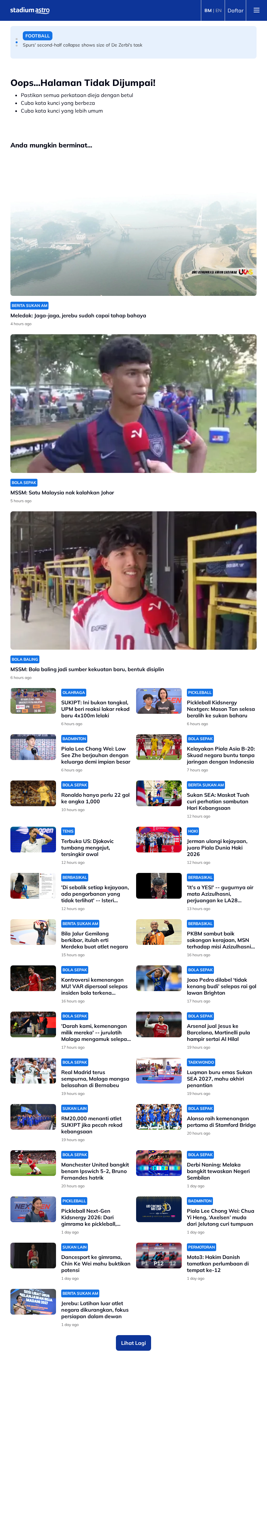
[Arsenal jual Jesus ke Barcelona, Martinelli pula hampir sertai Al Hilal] (159, 1024)
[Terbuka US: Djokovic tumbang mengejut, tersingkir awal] (33, 839)
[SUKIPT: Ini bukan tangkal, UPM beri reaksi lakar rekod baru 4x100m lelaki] (33, 701)
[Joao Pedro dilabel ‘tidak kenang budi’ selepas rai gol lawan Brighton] (159, 978)
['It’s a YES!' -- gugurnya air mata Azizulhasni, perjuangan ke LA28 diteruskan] (159, 886)
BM (208, 10)
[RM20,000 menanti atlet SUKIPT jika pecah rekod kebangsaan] (33, 1117)
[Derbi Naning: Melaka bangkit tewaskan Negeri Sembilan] (159, 1163)
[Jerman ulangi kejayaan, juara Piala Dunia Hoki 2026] (159, 839)
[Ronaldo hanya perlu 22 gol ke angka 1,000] (33, 793)
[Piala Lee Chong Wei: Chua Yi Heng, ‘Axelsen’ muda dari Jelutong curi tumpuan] (159, 1209)
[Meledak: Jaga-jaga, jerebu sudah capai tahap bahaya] (133, 227)
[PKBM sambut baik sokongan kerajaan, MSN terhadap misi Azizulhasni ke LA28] (159, 932)
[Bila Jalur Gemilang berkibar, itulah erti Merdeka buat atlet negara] (33, 932)
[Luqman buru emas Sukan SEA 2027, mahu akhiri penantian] (159, 1071)
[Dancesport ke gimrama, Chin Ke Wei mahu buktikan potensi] (33, 1255)
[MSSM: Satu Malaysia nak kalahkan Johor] (133, 403)
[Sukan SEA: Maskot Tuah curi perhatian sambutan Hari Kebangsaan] (159, 793)
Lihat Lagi (133, 1343)
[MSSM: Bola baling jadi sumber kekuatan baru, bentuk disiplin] (133, 580)
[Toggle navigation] (256, 10)
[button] (17, 39)
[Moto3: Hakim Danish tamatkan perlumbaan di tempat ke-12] (159, 1255)
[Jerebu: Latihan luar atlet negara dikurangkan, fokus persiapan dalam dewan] (33, 1302)
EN (218, 10)
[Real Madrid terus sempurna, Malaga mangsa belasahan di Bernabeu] (33, 1071)
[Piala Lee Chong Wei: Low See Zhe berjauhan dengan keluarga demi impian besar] (33, 747)
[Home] (29, 10)
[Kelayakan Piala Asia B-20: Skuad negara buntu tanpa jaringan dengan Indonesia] (159, 747)
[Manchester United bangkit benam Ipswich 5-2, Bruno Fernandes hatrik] (33, 1163)
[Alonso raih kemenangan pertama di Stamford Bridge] (159, 1117)
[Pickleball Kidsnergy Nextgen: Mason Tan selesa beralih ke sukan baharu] (159, 701)
